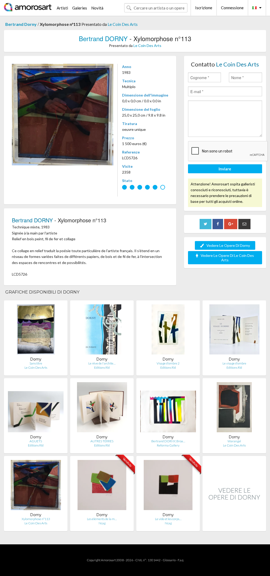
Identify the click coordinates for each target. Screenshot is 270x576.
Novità (97, 8)
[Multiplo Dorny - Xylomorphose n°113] (36, 486)
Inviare (225, 168)
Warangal (234, 441)
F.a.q (181, 560)
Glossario (169, 560)
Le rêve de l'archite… (101, 363)
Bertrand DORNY (103, 38)
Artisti (62, 8)
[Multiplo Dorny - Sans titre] (35, 331)
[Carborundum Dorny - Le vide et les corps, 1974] (168, 486)
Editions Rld (102, 367)
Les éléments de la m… (102, 519)
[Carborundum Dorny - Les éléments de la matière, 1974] (102, 486)
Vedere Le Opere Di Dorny (228, 245)
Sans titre (36, 363)
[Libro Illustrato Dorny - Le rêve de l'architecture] (102, 331)
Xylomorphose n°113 (36, 519)
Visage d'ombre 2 (168, 363)
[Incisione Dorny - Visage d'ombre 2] (168, 331)
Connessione (232, 7)
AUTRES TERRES (101, 441)
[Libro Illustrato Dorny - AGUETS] (36, 408)
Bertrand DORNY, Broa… (168, 441)
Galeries (79, 8)
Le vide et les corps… (168, 519)
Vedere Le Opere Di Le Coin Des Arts (227, 257)
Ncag (102, 523)
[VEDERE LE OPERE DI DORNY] (234, 525)
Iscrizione (203, 7)
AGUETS (36, 441)
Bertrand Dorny (21, 24)
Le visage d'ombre (234, 363)
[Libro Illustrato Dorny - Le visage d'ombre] (234, 331)
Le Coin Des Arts (123, 24)
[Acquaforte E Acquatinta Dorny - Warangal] (234, 408)
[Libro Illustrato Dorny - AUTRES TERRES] (102, 408)
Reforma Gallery (168, 445)
